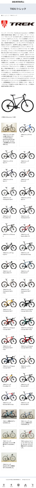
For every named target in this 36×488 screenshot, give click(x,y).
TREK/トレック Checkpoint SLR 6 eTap (7, 291)
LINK (33, 486)
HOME (11, 486)
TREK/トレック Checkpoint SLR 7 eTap (25, 291)
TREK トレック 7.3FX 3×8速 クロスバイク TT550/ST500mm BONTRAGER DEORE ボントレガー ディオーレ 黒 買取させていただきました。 (9, 139)
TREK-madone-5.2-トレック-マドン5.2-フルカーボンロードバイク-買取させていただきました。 (27, 444)
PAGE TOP (33, 480)
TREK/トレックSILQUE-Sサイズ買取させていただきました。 (9, 466)
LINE (18, 486)
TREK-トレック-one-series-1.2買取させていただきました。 (26, 422)
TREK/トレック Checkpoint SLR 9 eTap (7, 347)
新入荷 (25, 486)
